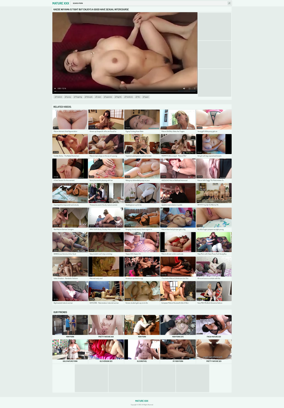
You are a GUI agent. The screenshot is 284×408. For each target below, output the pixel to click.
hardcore (130, 97)
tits (139, 97)
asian (99, 97)
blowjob (89, 97)
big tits (119, 97)
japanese (109, 97)
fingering (79, 97)
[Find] (229, 3)
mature (59, 97)
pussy (69, 97)
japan (147, 97)
